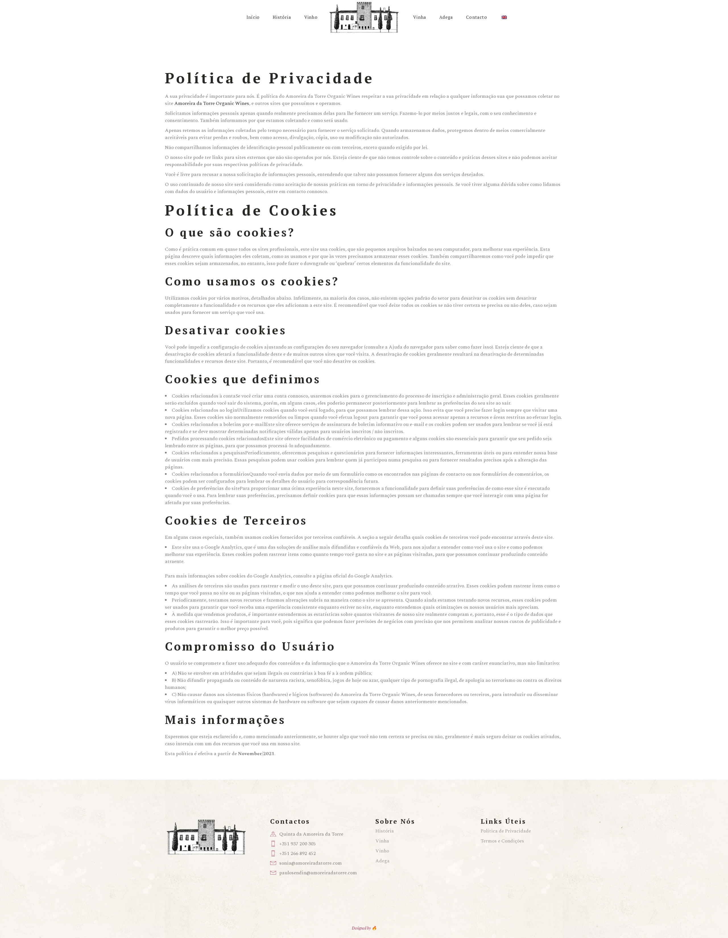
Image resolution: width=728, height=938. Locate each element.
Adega (382, 861)
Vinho (382, 851)
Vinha (382, 841)
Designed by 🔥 (364, 928)
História (384, 831)
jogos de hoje (346, 680)
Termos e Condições (502, 841)
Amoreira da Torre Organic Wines (211, 103)
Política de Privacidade (506, 831)
